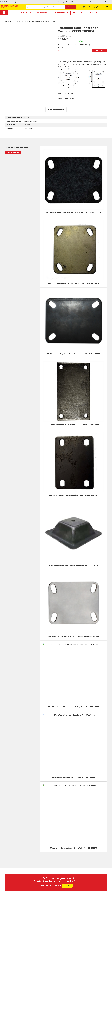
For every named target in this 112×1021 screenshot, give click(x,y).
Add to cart (99, 50)
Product (25, 13)
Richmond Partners (76, 2)
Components (13, 21)
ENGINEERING (42, 13)
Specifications (56, 109)
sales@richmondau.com (19, 2)
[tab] (56, 109)
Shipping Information (66, 98)
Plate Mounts (22, 21)
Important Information (104, 2)
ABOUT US (77, 13)
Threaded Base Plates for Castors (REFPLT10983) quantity (74, 46)
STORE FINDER (61, 13)
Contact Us (67, 885)
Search (70, 7)
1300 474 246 (4, 2)
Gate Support (62, 2)
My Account (100, 7)
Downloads (90, 2)
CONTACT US (93, 13)
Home (7, 21)
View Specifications (65, 93)
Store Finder (89, 7)
